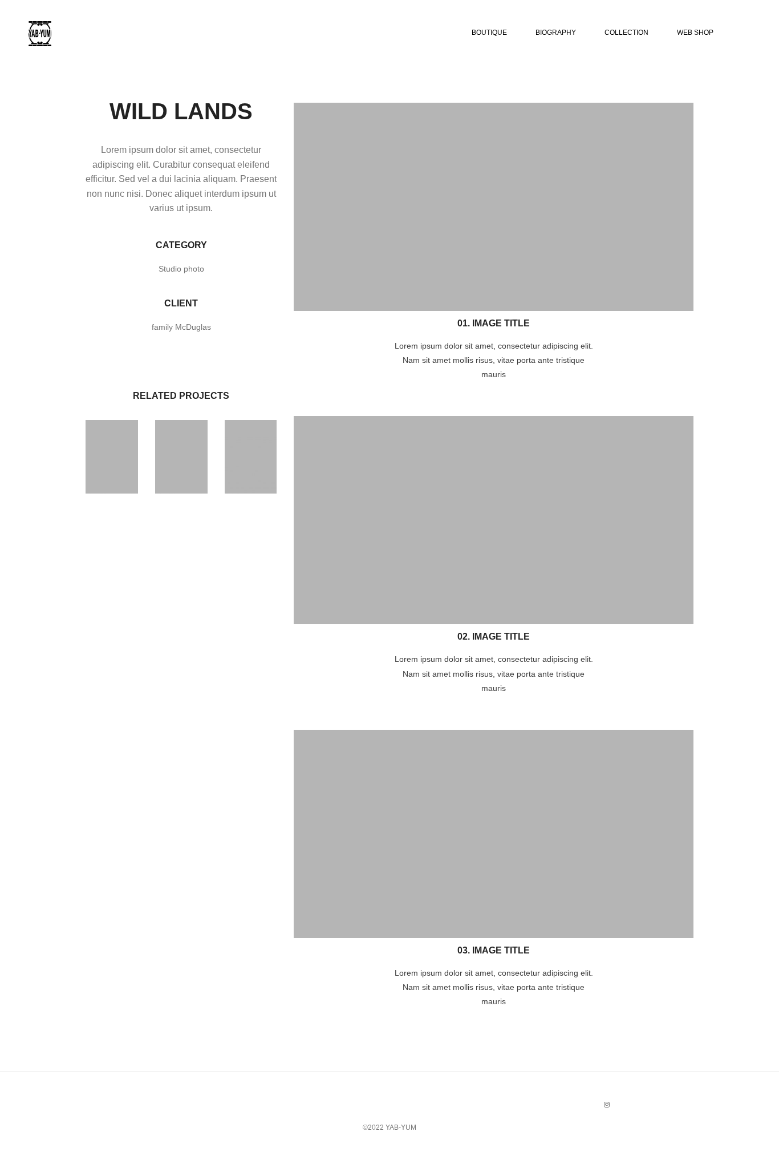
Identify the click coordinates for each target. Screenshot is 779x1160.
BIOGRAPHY (555, 33)
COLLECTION (626, 33)
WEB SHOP (695, 33)
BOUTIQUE (489, 33)
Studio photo (181, 268)
